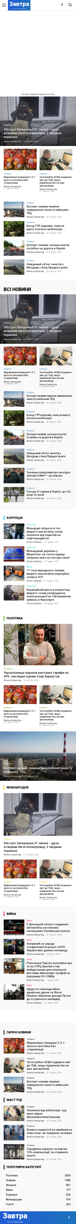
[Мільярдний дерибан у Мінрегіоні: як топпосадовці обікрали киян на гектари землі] (14, 554)
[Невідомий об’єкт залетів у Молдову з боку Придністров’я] (14, 267)
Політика (8, 669)
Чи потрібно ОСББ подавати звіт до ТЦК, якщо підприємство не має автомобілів (55, 181)
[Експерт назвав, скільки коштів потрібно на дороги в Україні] (14, 248)
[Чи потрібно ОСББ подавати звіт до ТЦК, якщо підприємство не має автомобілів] (55, 159)
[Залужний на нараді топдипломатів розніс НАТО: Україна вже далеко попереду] (14, 946)
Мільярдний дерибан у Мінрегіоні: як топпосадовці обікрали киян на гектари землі (48, 554)
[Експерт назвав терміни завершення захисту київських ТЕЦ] (14, 209)
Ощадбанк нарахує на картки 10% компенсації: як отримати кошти (47, 1152)
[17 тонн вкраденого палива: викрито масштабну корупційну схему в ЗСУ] (14, 573)
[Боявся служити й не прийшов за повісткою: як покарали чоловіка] (14, 1132)
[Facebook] (62, 5)
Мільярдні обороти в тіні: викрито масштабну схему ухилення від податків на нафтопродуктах (45, 533)
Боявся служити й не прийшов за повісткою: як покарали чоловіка (49, 1131)
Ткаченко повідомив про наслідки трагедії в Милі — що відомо (48, 474)
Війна (29, 567)
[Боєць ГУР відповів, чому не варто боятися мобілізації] (14, 229)
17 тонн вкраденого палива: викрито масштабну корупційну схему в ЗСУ (48, 574)
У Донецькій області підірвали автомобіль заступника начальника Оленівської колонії (48, 928)
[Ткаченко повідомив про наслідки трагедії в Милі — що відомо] (14, 475)
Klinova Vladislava (34, 542)
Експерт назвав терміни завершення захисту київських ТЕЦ (47, 210)
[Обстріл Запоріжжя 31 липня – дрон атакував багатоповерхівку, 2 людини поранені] (38, 121)
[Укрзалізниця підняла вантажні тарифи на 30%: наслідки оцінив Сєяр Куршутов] (38, 644)
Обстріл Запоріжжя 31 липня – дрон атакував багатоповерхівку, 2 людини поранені (32, 847)
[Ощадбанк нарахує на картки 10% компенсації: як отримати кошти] (14, 1152)
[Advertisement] (38, 50)
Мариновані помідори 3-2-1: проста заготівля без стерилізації (20, 180)
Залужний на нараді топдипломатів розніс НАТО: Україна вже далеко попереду (47, 947)
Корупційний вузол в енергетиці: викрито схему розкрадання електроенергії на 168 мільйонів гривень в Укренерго (48, 594)
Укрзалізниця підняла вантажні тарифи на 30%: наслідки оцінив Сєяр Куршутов (36, 674)
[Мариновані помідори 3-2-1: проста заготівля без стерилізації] (20, 159)
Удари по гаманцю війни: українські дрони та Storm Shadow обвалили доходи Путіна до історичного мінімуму (49, 994)
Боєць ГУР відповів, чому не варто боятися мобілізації (45, 227)
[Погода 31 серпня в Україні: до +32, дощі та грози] (14, 494)
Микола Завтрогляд (12, 186)
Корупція (31, 525)
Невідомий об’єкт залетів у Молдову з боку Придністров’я (47, 266)
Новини (8, 125)
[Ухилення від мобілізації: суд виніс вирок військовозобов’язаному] (14, 1113)
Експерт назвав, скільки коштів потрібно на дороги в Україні (48, 246)
